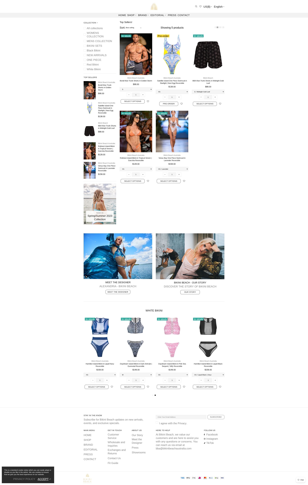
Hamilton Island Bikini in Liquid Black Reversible (208, 365)
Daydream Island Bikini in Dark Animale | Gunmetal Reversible (136, 365)
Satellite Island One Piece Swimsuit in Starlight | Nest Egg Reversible (105, 109)
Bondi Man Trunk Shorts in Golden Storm (104, 87)
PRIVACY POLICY (24, 479)
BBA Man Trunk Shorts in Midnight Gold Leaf (107, 127)
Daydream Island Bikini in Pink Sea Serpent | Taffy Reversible (172, 365)
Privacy (182, 423)
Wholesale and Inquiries (116, 444)
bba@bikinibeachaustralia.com (173, 448)
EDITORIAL (91, 449)
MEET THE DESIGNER (118, 292)
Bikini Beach (103, 123)
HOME (88, 435)
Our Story (137, 435)
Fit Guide (113, 463)
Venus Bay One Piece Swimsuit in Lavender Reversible (106, 168)
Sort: (122, 27)
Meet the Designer (137, 441)
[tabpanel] (172, 355)
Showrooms (139, 452)
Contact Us (114, 458)
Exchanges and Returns (117, 451)
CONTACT (90, 459)
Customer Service (113, 436)
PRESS (88, 454)
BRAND (88, 444)
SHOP (87, 439)
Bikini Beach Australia (154, 6)
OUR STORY (190, 292)
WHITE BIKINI (154, 310)
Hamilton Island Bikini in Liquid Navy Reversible (100, 365)
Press (135, 447)
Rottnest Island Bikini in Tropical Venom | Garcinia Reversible (106, 148)
